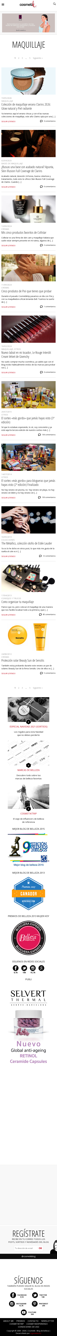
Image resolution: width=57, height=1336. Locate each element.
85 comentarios (49, 614)
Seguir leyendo (8, 121)
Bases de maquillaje (12, 163)
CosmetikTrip (17, 1324)
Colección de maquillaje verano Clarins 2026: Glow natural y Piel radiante (26, 106)
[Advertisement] (28, 1118)
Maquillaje (7, 101)
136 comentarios (49, 434)
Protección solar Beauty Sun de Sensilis (22, 660)
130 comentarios (49, 497)
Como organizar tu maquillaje (17, 601)
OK (40, 1248)
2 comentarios (50, 245)
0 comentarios (50, 121)
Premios (20, 1321)
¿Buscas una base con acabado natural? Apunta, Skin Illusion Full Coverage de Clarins (27, 168)
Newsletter (47, 1321)
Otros (17, 349)
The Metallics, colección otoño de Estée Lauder (26, 543)
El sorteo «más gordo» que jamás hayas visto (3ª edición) (27, 420)
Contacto (33, 1321)
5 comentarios (50, 673)
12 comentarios (49, 556)
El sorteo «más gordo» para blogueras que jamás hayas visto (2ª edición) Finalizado (28, 482)
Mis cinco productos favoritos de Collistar (23, 232)
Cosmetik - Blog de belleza (38, 1331)
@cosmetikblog (28, 1256)
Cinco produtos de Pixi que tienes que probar (26, 291)
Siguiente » (38, 58)
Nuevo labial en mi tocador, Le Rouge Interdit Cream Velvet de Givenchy (26, 354)
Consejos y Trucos (11, 598)
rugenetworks (35, 1333)
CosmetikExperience (37, 1324)
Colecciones (8, 540)
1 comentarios (50, 306)
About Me (8, 1321)
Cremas (5, 229)
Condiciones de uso (28, 1326)
